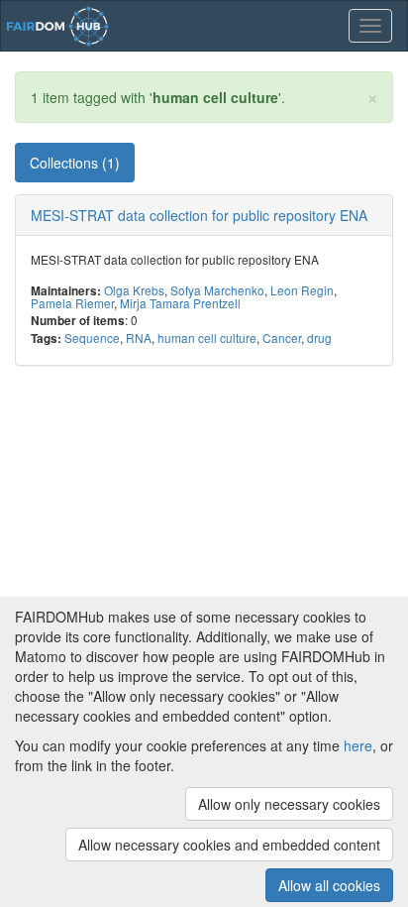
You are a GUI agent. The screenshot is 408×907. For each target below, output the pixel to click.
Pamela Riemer (72, 302)
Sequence (92, 337)
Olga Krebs (134, 290)
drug (319, 337)
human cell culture (206, 337)
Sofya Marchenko (217, 290)
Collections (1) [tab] (75, 162)
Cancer (281, 337)
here (358, 745)
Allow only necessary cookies (289, 804)
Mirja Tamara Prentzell (180, 302)
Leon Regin (302, 290)
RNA (139, 337)
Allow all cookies (329, 885)
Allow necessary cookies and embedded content (229, 844)
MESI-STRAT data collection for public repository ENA (199, 215)
